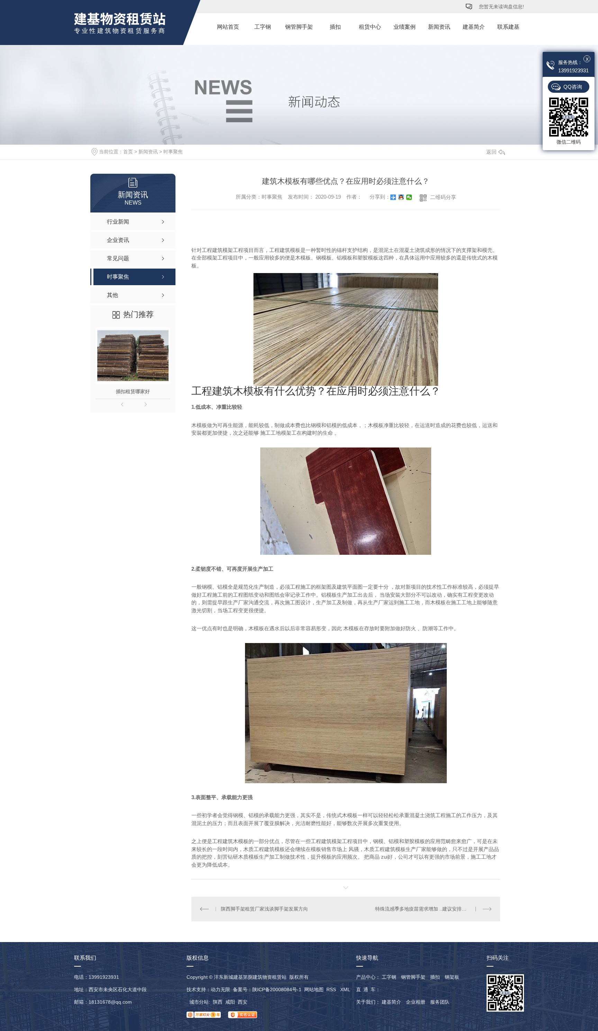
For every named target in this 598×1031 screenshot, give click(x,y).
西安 (242, 1002)
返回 (491, 152)
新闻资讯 (439, 27)
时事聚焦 (173, 151)
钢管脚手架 (299, 27)
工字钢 (262, 27)
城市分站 (199, 1002)
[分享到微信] (409, 197)
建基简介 (474, 27)
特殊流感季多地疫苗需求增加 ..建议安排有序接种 (428, 909)
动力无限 (220, 989)
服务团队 (440, 1002)
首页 (128, 151)
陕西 (218, 1002)
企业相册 (415, 1002)
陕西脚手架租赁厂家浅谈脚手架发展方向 (264, 909)
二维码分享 (443, 197)
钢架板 (452, 977)
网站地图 (314, 989)
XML (345, 989)
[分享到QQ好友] (401, 197)
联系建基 (508, 27)
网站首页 (228, 27)
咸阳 (230, 1002)
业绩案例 (404, 27)
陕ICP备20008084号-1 (276, 989)
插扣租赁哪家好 (133, 391)
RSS (331, 989)
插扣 (335, 27)
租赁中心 (370, 27)
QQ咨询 (572, 87)
